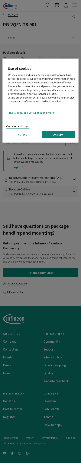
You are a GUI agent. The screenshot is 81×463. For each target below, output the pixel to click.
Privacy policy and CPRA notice (25, 113)
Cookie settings (17, 126)
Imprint (51, 113)
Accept (58, 135)
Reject (22, 135)
